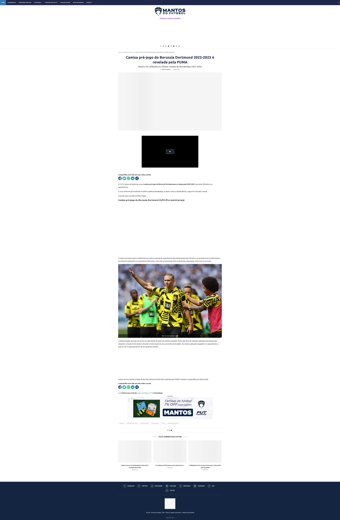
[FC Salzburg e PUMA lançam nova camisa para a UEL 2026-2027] (170, 451)
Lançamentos (11, 2)
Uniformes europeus (173, 423)
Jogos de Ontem (65, 2)
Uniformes (131, 52)
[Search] (339, 2)
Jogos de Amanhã (78, 2)
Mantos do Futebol (123, 52)
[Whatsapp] (171, 46)
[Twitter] (163, 46)
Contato (89, 2)
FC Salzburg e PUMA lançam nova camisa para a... (170, 465)
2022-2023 (121, 423)
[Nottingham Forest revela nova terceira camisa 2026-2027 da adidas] (205, 451)
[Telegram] (173, 46)
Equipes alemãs (144, 423)
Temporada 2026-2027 (25, 2)
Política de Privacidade (188, 512)
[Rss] (176, 46)
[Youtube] (168, 46)
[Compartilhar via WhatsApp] (128, 178)
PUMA (163, 423)
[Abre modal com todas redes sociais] (137, 178)
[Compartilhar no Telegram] (132, 178)
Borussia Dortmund (132, 423)
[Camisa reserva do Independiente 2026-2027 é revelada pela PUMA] (135, 451)
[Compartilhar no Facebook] (120, 178)
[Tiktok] (179, 46)
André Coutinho (166, 69)
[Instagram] (165, 46)
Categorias (37, 2)
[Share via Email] (171, 430)
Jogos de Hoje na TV (51, 2)
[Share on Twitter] (169, 430)
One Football (155, 423)
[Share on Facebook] (167, 430)
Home (3, 2)
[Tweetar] (124, 178)
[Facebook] (160, 46)
